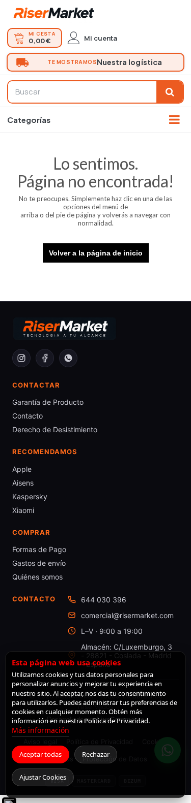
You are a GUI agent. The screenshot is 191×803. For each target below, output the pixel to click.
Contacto (27, 415)
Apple (22, 469)
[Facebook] (45, 358)
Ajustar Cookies (42, 777)
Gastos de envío (39, 563)
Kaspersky (29, 496)
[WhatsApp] (68, 358)
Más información (40, 730)
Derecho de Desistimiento (54, 429)
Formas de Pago (39, 549)
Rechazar (96, 754)
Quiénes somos (37, 576)
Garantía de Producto (48, 402)
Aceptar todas (40, 754)
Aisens (23, 482)
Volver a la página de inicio (96, 253)
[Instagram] (21, 358)
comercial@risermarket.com (127, 615)
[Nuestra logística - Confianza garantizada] (95, 62)
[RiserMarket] (53, 13)
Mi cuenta (100, 38)
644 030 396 (103, 599)
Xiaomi (23, 510)
